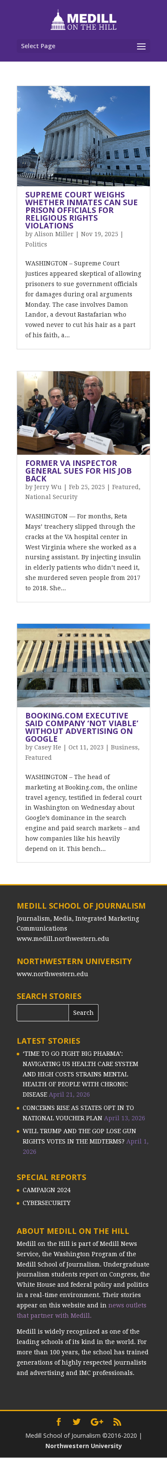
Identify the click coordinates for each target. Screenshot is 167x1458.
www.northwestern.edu (52, 974)
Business (124, 747)
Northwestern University (83, 1446)
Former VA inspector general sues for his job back (78, 471)
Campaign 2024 (47, 1190)
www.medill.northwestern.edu (63, 938)
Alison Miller (54, 234)
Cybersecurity (47, 1202)
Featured (125, 487)
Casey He (47, 747)
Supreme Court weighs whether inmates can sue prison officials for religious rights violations (81, 210)
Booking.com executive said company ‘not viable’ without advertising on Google (81, 727)
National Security (51, 496)
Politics (36, 244)
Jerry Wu (48, 487)
